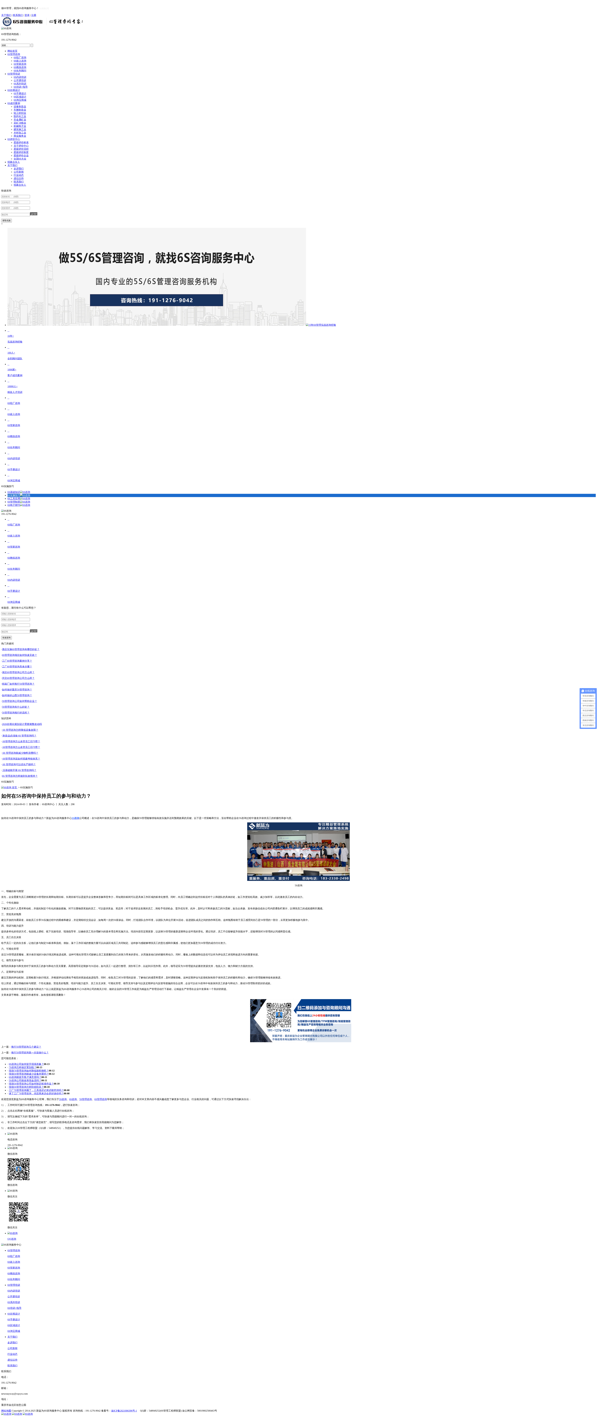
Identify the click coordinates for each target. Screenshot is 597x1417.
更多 (591, 643)
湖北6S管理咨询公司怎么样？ (18, 672)
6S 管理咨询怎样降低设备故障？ (20, 730)
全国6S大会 (20, 158)
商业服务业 (20, 136)
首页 (14, 787)
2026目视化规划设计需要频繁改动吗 (22, 724)
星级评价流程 (21, 149)
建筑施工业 (20, 129)
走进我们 (19, 168)
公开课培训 (20, 80)
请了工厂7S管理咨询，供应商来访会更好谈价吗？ (36, 1093)
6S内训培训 (20, 77)
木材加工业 (20, 132)
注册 (33, 15)
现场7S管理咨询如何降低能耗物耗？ (29, 1070)
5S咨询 (63, 1099)
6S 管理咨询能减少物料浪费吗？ (20, 753)
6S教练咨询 (20, 67)
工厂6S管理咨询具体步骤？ (17, 666)
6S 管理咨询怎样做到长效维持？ (20, 776)
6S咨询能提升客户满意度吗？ (25, 1077)
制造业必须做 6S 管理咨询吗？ (19, 735)
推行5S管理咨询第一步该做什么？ (30, 1052)
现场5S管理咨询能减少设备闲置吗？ (29, 1074)
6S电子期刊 (13, 505)
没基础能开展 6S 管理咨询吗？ (19, 770)
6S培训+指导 (21, 87)
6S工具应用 (13, 498)
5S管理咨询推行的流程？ (16, 712)
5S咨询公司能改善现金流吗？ (25, 1080)
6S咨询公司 (44, 8)
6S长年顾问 (20, 70)
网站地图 (6, 1410)
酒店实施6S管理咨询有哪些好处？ (20, 649)
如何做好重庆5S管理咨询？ (17, 689)
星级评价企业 (21, 155)
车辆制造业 (20, 109)
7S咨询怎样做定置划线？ (22, 1067)
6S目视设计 (13, 90)
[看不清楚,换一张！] (33, 213)
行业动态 (19, 175)
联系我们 (18, 15)
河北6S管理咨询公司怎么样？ (18, 678)
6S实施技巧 (13, 495)
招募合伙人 (13, 162)
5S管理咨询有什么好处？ (16, 707)
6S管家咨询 (20, 64)
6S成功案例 (13, 103)
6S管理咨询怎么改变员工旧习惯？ (21, 741)
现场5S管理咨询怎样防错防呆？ (26, 1087)
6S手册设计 (20, 93)
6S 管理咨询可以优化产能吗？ (19, 764)
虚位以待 (19, 178)
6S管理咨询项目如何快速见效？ (19, 655)
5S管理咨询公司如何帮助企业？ (19, 701)
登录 (27, 15)
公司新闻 (19, 172)
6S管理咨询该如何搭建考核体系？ (21, 758)
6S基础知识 (13, 492)
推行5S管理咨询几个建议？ (26, 1046)
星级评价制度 (21, 152)
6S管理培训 (13, 73)
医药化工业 (20, 116)
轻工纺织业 (20, 113)
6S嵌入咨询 (20, 60)
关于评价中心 (21, 145)
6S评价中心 (13, 139)
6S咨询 (73, 1099)
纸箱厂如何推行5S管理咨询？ (18, 684)
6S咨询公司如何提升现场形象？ (26, 1064)
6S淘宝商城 (20, 100)
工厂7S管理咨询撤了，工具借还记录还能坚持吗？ (36, 1090)
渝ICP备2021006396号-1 (124, 1410)
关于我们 (6, 15)
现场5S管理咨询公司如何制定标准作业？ (31, 1083)
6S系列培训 (20, 83)
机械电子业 (20, 126)
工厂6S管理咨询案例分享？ (17, 660)
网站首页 (12, 51)
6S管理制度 (13, 501)
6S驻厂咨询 (20, 57)
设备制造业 (20, 106)
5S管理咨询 (85, 1099)
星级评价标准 (21, 142)
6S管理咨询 (13, 54)
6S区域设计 (20, 96)
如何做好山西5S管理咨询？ (17, 695)
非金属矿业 (20, 119)
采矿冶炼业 (20, 123)
